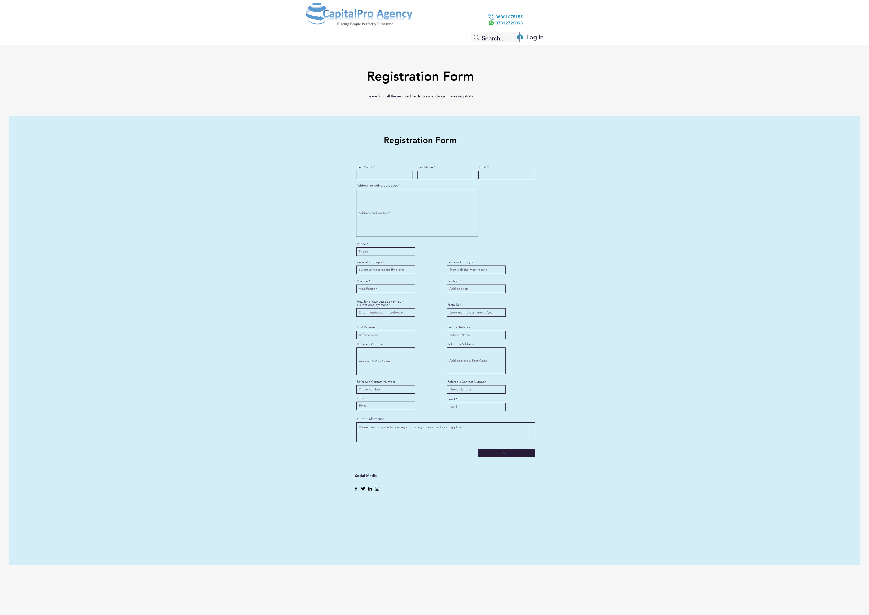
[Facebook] (356, 488)
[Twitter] (363, 488)
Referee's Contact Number (376, 381)
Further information (370, 418)
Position (362, 280)
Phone (361, 243)
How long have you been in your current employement (380, 303)
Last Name (425, 167)
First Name (364, 167)
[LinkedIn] (370, 488)
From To (453, 304)
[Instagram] (377, 488)
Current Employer (369, 261)
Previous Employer (460, 261)
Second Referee (458, 327)
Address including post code (377, 185)
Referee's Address (370, 343)
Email (482, 167)
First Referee (366, 327)
